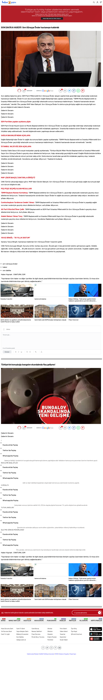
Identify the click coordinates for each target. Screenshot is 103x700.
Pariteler (72, 619)
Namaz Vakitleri (14, 619)
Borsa (3, 619)
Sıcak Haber (64, 640)
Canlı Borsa (35, 628)
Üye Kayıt (74, 631)
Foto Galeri (63, 628)
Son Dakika (20, 637)
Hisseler (63, 619)
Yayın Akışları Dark (22, 631)
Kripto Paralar (96, 619)
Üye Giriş (74, 628)
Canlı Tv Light (5, 634)
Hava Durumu (39, 619)
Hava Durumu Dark (7, 628)
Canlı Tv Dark (20, 628)
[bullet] (30, 352)
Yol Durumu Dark (6, 631)
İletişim (37, 654)
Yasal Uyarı (73, 654)
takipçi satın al (21, 640)
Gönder (7, 352)
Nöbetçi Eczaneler (22, 634)
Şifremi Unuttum (76, 634)
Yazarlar (62, 634)
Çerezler (51, 654)
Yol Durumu (83, 619)
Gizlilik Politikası (44, 654)
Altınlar (49, 628)
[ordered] (27, 352)
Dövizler (50, 631)
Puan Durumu (51, 619)
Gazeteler (27, 619)
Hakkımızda (30, 654)
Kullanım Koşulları (64, 654)
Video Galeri (64, 631)
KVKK (56, 654)
